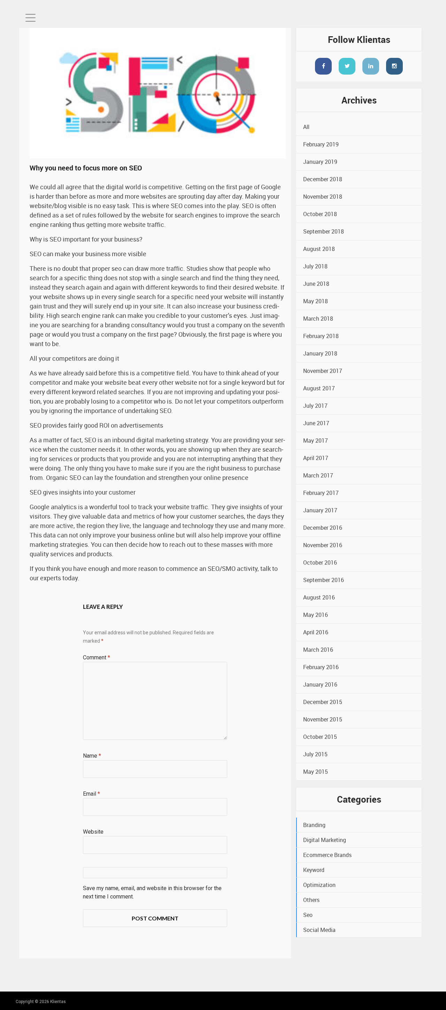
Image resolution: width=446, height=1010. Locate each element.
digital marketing (324, 840)
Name (92, 755)
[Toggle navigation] (30, 17)
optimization (319, 885)
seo (308, 915)
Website (93, 831)
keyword (313, 870)
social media (319, 930)
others (311, 900)
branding (314, 825)
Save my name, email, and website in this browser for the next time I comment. (152, 892)
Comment (96, 657)
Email (91, 793)
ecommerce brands (327, 855)
